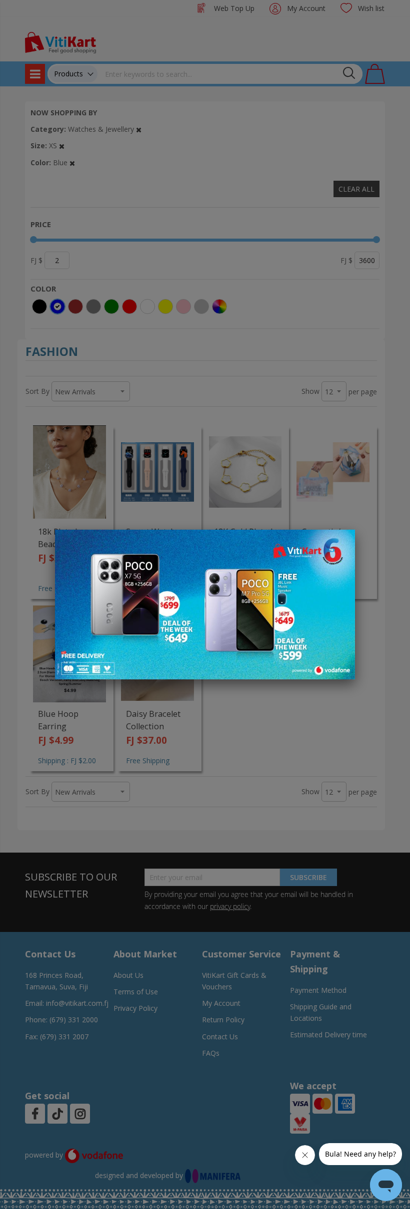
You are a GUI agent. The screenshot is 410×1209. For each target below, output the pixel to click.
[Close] (341, 543)
